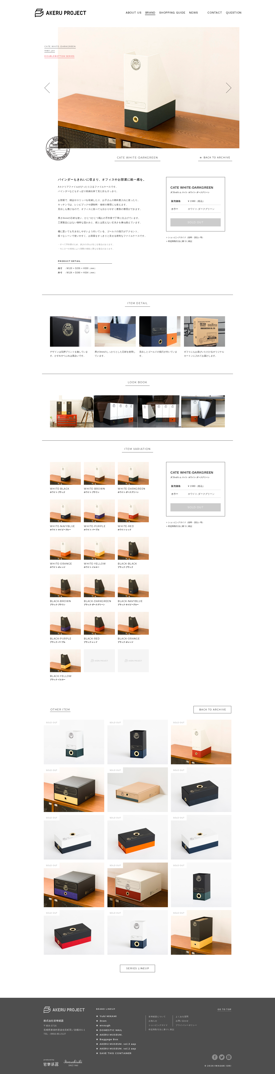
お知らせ (153, 1021)
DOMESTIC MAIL (111, 1030)
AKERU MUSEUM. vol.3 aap (118, 1044)
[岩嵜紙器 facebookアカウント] (215, 1059)
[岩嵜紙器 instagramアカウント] (229, 1059)
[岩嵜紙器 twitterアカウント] (222, 1059)
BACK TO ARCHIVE (217, 157)
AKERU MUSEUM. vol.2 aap (118, 1049)
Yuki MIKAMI (108, 1016)
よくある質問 (182, 1016)
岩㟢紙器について (157, 1016)
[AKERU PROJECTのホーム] (60, 15)
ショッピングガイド (158, 1025)
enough (105, 1025)
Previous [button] (47, 88)
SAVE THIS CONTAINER (116, 1053)
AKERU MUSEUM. (111, 1035)
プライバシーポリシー (186, 1025)
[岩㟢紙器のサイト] (51, 1065)
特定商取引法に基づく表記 (180, 241)
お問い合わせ (182, 1021)
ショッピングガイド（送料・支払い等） (186, 237)
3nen (103, 1021)
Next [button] (228, 88)
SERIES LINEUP (137, 968)
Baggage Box (109, 1039)
